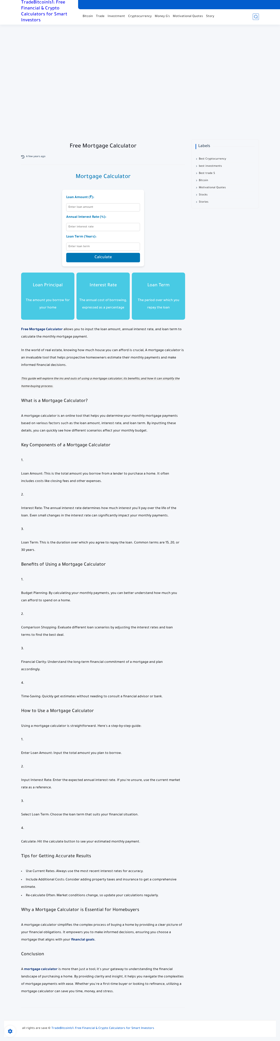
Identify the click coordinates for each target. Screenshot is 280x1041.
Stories (203, 202)
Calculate (103, 257)
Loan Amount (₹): (80, 197)
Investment (116, 16)
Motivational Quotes (188, 16)
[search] (256, 17)
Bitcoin (88, 16)
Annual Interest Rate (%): (86, 217)
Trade (100, 16)
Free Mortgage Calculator (42, 329)
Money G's (162, 16)
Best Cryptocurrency (212, 159)
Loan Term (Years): (81, 237)
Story (210, 16)
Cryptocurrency (140, 16)
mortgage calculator (41, 969)
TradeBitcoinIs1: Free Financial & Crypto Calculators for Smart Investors (44, 11)
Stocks (203, 194)
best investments (210, 166)
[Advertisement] (140, 86)
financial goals (82, 940)
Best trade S (207, 173)
